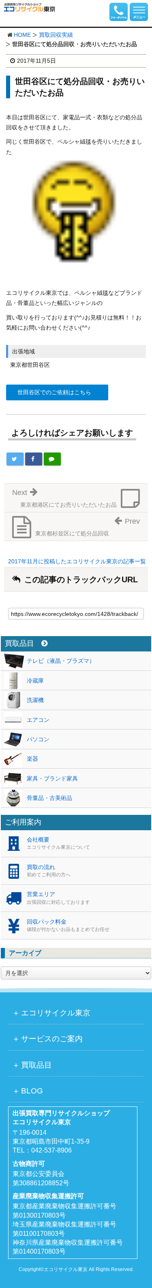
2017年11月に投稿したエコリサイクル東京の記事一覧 (77, 561)
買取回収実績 (56, 35)
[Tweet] (15, 459)
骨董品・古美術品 (49, 798)
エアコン (38, 720)
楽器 (32, 758)
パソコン (38, 739)
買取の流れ (49, 871)
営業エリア (58, 898)
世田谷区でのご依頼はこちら (54, 392)
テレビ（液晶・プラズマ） (61, 661)
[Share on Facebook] (33, 459)
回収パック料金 (68, 925)
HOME (22, 35)
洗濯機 (35, 700)
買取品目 (19, 643)
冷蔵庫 (35, 680)
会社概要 (58, 843)
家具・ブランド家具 (52, 778)
